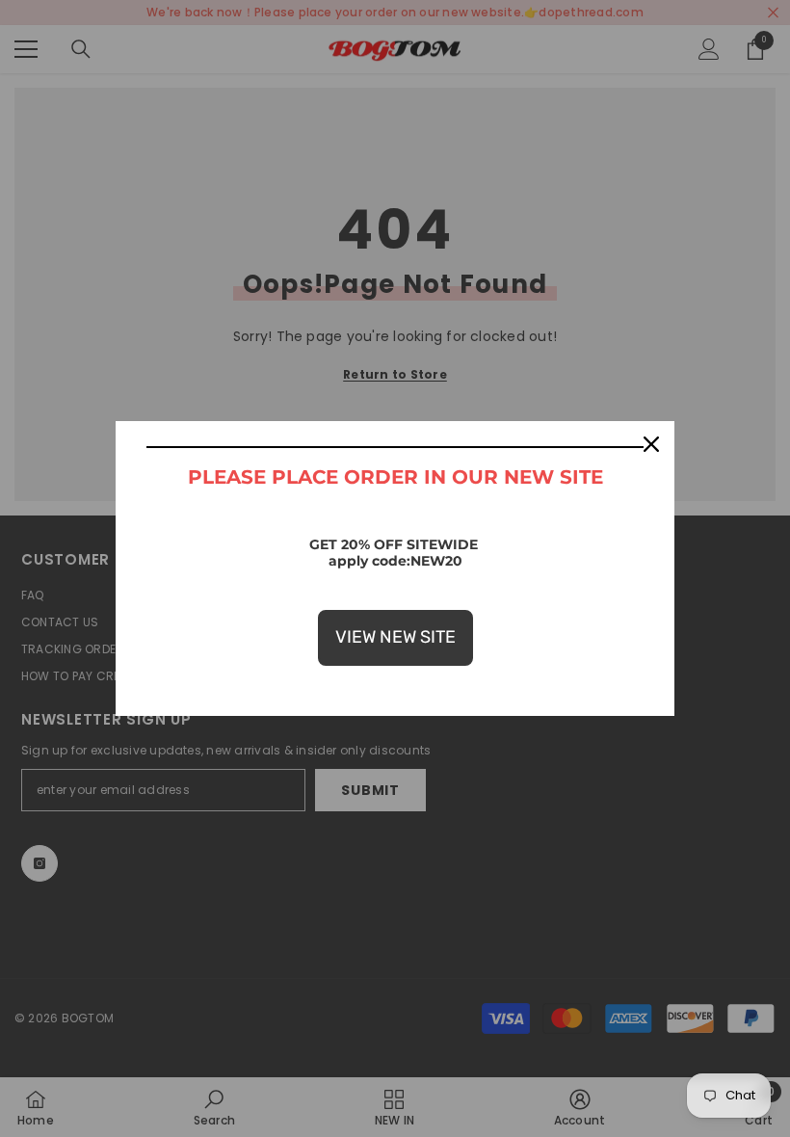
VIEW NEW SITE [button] (395, 637)
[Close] (651, 444)
